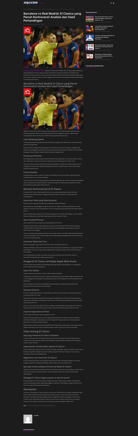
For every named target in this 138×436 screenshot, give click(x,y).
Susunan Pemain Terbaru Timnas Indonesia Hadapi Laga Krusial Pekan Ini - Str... (104, 18)
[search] (111, 3)
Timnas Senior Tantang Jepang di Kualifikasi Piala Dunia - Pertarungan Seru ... (104, 27)
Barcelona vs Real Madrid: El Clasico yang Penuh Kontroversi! (41, 405)
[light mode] (113, 3)
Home (41, 3)
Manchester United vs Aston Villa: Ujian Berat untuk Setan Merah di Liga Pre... (104, 46)
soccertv (36, 415)
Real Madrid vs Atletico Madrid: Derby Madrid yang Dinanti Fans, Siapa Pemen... (104, 56)
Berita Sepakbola (30, 9)
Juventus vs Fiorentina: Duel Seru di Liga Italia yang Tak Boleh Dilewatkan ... (105, 37)
